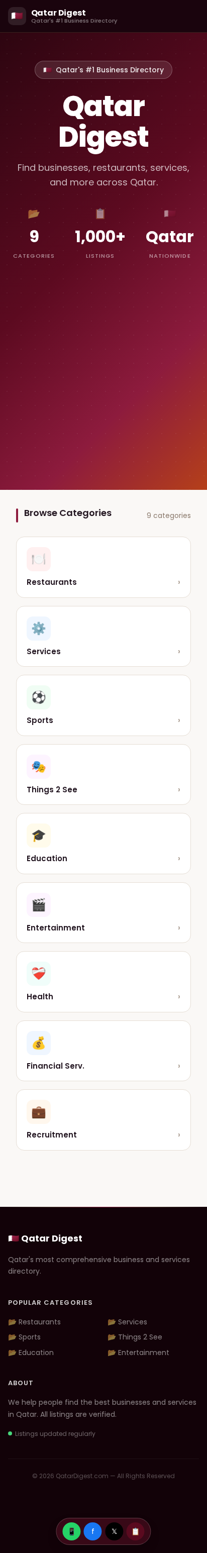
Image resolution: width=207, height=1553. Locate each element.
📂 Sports (24, 1337)
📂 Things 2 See (135, 1337)
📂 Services (127, 1322)
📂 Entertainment (138, 1353)
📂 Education (31, 1353)
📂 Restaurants (34, 1322)
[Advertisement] (103, 365)
